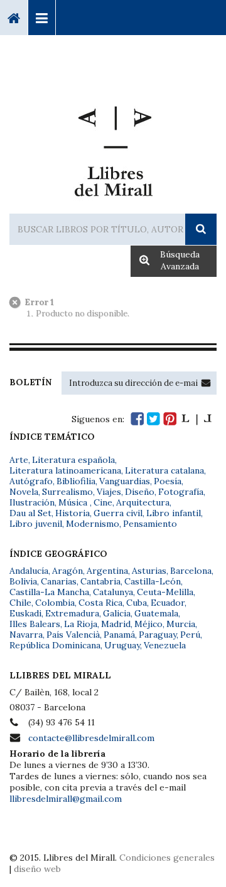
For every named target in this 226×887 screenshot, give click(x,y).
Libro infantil (173, 513)
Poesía (167, 481)
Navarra (26, 634)
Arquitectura (143, 502)
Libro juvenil (35, 523)
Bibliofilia (75, 481)
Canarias (59, 581)
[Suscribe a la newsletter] (206, 383)
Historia (72, 513)
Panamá (119, 634)
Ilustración (32, 502)
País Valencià (73, 634)
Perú (190, 634)
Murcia (180, 624)
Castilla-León (152, 581)
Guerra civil (118, 513)
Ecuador (168, 602)
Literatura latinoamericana (65, 470)
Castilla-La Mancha (49, 592)
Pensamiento (150, 523)
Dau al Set (30, 513)
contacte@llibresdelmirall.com (91, 738)
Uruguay (122, 645)
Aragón (67, 570)
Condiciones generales (167, 857)
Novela (23, 491)
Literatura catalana (164, 470)
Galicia (117, 613)
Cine (103, 502)
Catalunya (113, 592)
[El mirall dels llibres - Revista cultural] (196, 418)
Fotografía (180, 491)
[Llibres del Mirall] (113, 146)
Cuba (136, 602)
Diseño (139, 491)
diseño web (37, 868)
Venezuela (165, 645)
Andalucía (28, 570)
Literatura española (73, 459)
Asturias (149, 570)
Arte (18, 459)
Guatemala (156, 613)
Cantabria (100, 581)
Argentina (107, 570)
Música (74, 502)
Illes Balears (34, 624)
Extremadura (72, 613)
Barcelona (191, 570)
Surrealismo (67, 491)
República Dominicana (54, 645)
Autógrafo (31, 481)
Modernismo (92, 523)
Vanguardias (124, 481)
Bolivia (23, 581)
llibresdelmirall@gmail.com (65, 798)
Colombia (55, 602)
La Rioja (80, 624)
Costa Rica (100, 602)
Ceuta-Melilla (165, 592)
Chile (20, 602)
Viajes (109, 491)
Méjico (148, 624)
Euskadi (25, 613)
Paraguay (157, 634)
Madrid (116, 624)
